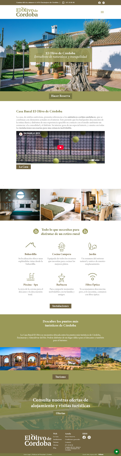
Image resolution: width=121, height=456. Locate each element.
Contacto (68, 442)
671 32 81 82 (70, 2)
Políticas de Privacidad (39, 454)
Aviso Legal (27, 454)
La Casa (23, 167)
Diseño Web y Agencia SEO (90, 454)
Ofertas (60, 413)
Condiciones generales (72, 439)
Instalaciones (60, 306)
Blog (54, 448)
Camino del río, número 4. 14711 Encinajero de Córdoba (73, 449)
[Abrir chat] (116, 451)
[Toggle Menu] (102, 12)
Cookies (49, 454)
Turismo (60, 377)
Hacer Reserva (60, 96)
